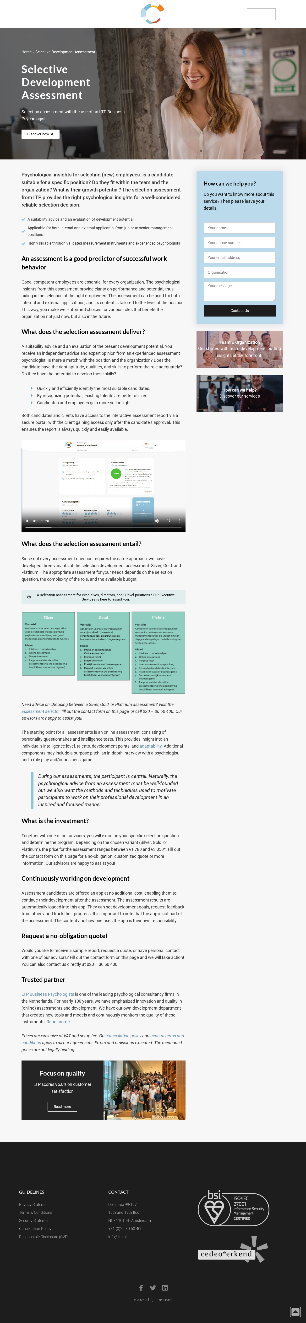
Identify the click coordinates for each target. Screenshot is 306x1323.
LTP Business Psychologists (48, 994)
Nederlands (290, 14)
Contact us (261, 14)
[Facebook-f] (141, 1288)
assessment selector (41, 711)
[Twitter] (153, 1288)
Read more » (58, 1021)
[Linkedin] (165, 1288)
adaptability (151, 746)
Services (11, 14)
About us (32, 14)
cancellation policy (124, 1035)
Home (27, 52)
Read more (62, 1106)
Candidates (55, 14)
